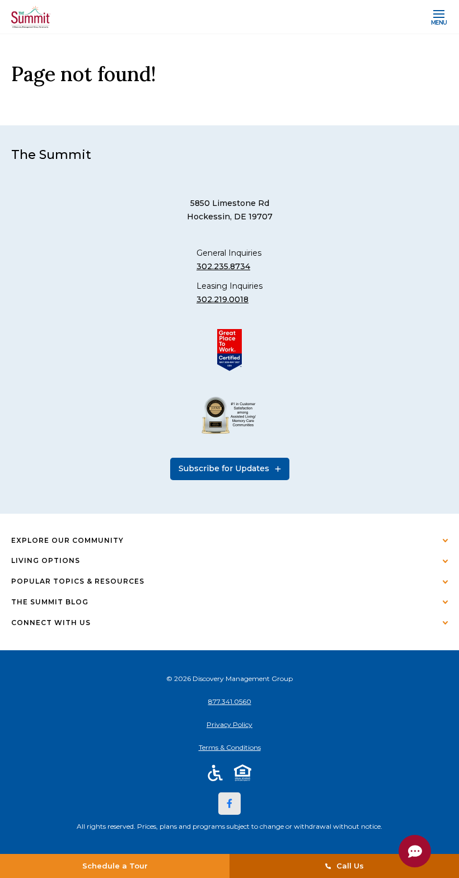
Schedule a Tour (115, 865)
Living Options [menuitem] (45, 560)
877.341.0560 (229, 701)
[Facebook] (229, 803)
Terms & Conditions (230, 747)
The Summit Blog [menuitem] (49, 602)
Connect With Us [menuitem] (51, 622)
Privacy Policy (229, 724)
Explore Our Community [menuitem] (67, 540)
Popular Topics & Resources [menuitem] (77, 581)
